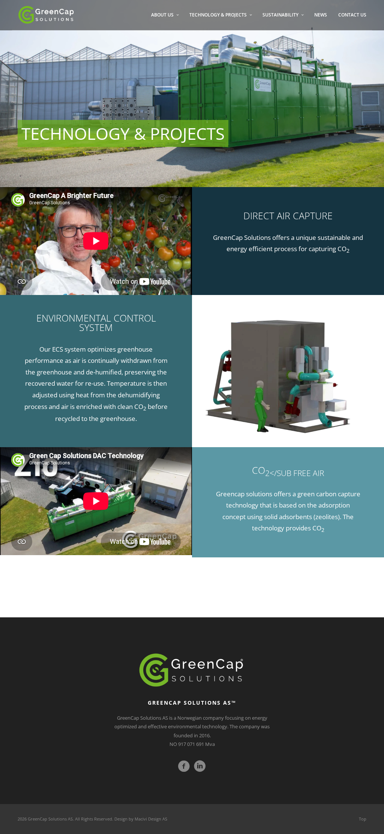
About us (162, 15)
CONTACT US (352, 15)
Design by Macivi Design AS (140, 819)
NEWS (320, 15)
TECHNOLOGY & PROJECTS (218, 15)
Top (362, 819)
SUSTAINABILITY (280, 15)
